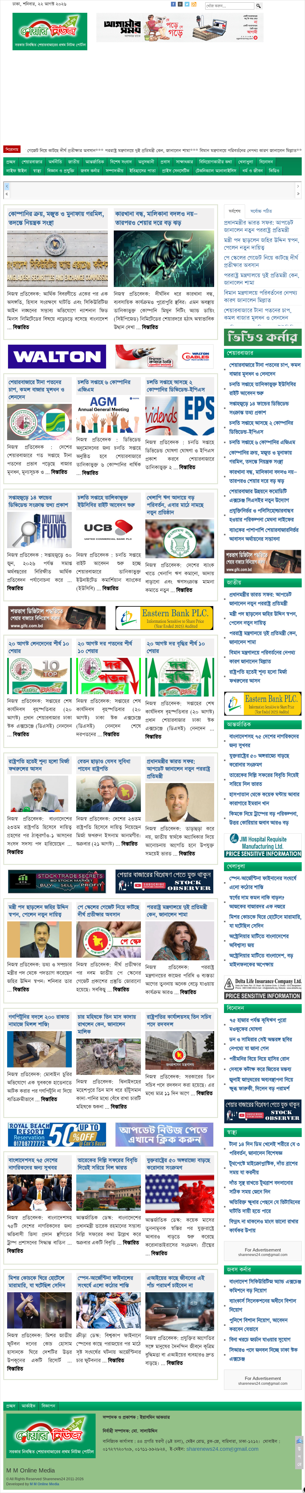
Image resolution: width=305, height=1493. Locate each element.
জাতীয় (73, 162)
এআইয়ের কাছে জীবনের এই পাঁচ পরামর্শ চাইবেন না (175, 1281)
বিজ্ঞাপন (48, 1406)
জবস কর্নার (90, 171)
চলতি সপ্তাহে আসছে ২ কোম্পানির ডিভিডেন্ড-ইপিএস (176, 386)
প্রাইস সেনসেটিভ (175, 171)
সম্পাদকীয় (114, 171)
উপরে (299, 1456)
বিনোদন (266, 162)
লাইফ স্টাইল (16, 171)
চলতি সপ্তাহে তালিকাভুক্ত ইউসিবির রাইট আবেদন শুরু (106, 501)
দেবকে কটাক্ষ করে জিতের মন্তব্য (260, 1069)
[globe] (57, 618)
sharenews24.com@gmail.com (222, 1449)
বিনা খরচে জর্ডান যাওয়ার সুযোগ (259, 1339)
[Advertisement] (152, 100)
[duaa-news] (165, 1135)
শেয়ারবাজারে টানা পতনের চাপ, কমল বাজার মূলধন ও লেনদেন (36, 390)
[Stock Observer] (165, 882)
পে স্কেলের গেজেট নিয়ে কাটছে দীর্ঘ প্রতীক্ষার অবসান (108, 911)
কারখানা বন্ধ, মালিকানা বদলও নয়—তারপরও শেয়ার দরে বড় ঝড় (156, 218)
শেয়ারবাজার (32, 162)
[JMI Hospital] (262, 846)
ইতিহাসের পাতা (143, 171)
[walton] (57, 357)
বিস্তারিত (21, 327)
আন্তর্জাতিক (94, 162)
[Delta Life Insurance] (262, 988)
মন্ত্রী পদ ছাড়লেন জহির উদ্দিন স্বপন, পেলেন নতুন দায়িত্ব (38, 911)
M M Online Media (44, 1484)
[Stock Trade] (57, 882)
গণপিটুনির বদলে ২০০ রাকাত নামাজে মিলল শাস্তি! (39, 1020)
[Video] (263, 339)
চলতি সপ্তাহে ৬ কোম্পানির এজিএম (262, 442)
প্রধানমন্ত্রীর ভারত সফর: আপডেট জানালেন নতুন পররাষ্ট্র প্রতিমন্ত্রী (178, 769)
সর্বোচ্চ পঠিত (261, 211)
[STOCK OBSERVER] (262, 1112)
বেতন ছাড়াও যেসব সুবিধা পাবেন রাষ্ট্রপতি (104, 765)
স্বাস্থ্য (37, 171)
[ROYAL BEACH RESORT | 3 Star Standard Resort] (57, 1135)
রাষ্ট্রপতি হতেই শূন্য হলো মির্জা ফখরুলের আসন (39, 765)
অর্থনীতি (55, 162)
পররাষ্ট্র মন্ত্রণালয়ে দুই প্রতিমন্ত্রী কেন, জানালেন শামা (177, 911)
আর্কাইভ (28, 1406)
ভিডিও (274, 171)
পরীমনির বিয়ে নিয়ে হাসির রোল (259, 1059)
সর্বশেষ (234, 211)
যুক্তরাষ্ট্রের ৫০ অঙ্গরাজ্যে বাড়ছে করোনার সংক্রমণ (178, 1164)
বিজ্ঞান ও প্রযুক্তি (60, 171)
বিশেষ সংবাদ (121, 162)
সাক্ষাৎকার (184, 162)
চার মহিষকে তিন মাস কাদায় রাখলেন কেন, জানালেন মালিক (107, 1024)
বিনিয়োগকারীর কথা (215, 162)
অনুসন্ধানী (146, 162)
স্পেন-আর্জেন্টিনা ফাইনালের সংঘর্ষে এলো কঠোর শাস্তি (105, 1281)
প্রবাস (165, 162)
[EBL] (165, 618)
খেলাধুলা (245, 162)
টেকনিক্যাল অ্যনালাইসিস (216, 171)
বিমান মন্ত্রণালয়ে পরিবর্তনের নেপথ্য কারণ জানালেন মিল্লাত (260, 297)
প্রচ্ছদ (10, 162)
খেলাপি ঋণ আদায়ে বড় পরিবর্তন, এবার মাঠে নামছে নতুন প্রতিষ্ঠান (175, 505)
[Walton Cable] (165, 357)
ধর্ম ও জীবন (252, 171)
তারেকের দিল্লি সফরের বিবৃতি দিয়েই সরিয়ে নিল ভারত (107, 1164)
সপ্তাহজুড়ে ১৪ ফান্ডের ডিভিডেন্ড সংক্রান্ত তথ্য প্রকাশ (38, 501)
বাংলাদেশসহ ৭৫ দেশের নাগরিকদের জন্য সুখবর (33, 1164)
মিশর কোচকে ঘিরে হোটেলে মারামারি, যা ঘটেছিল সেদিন (37, 1281)
